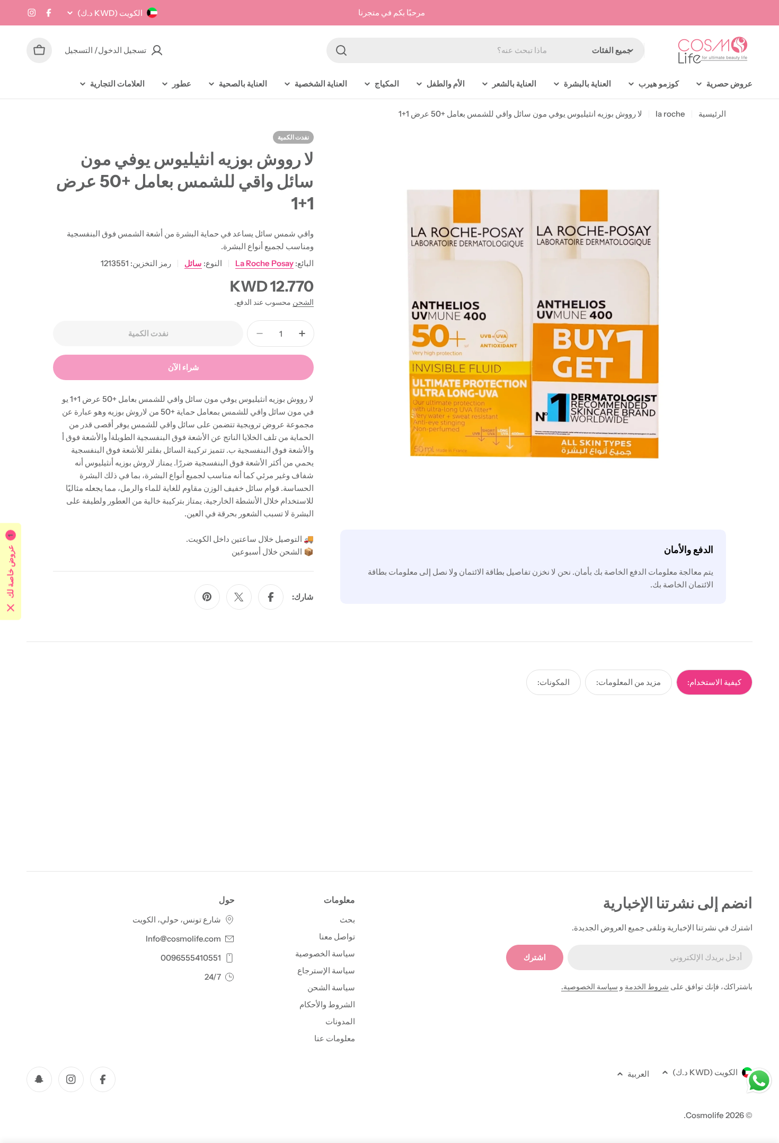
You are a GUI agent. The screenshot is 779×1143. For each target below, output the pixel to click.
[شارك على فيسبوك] (271, 597)
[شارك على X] (239, 597)
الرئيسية (712, 114)
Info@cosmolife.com (183, 939)
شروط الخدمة (647, 986)
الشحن (303, 302)
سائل (193, 263)
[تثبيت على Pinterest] (207, 597)
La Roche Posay (264, 263)
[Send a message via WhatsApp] (759, 1080)
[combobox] (485, 50)
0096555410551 (191, 958)
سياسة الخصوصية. (589, 986)
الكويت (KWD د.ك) (110, 13)
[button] (10, 571)
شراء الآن (183, 367)
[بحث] (341, 50)
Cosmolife (705, 1115)
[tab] (714, 682)
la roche (670, 114)
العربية (638, 1074)
